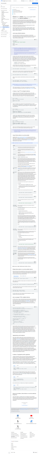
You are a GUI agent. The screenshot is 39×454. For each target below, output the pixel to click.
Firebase (12, 445)
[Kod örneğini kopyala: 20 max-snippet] (35, 196)
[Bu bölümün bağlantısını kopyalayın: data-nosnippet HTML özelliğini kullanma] (31, 297)
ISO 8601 (34, 254)
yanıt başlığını (30, 88)
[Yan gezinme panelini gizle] (9, 452)
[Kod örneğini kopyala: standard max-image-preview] (35, 225)
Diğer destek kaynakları (14, 437)
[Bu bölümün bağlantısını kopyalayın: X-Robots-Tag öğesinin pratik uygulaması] (31, 354)
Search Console (35, 3)
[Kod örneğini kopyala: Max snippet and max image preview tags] (36, 283)
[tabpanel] (25, 278)
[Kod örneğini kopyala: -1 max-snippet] (35, 202)
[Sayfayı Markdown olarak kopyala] (29, 18)
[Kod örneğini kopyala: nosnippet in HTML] (36, 307)
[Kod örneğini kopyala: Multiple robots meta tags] (36, 79)
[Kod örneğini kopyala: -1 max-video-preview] (35, 243)
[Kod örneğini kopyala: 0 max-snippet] (35, 191)
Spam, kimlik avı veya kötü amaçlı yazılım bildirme (15, 436)
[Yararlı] (34, 7)
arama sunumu (18, 339)
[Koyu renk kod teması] (34, 39)
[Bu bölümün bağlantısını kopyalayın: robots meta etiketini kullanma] (26, 33)
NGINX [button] (17, 365)
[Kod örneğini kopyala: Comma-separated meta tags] (36, 277)
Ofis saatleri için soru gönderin (14, 434)
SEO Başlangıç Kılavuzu (23, 434)
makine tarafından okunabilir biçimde (22, 137)
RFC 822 (29, 254)
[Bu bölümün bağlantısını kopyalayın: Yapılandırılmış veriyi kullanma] (25, 335)
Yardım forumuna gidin (14, 433)
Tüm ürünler (12, 449)
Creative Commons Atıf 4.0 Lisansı (24, 408)
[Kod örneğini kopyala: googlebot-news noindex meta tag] (36, 73)
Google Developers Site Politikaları (23, 409)
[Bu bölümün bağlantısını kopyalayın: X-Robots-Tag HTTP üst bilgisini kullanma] (30, 91)
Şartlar (12, 452)
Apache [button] (14, 365)
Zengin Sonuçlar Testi (32, 434)
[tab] (16, 276)
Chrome (12, 444)
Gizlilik (14, 452)
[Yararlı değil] (36, 7)
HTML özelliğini (26, 166)
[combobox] (25, 1)
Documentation (3, 3)
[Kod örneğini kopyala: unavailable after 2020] (35, 261)
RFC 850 (31, 254)
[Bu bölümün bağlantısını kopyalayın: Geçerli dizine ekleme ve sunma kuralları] (30, 135)
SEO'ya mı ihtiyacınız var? (23, 433)
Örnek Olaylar (22, 438)
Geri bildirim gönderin (33, 9)
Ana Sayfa (14, 7)
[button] (5, 6)
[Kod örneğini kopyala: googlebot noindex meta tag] (36, 67)
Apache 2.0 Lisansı (36, 408)
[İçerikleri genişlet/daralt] (16, 9)
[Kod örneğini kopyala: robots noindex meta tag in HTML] (36, 39)
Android (12, 443)
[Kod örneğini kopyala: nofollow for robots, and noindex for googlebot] (36, 289)
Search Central (8, 0)
